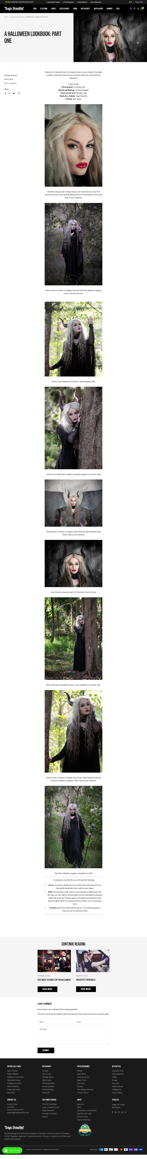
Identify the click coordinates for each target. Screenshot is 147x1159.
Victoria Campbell (81, 90)
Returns (45, 1117)
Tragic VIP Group (118, 1105)
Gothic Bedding (13, 1086)
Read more (47, 989)
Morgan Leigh (82, 93)
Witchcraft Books (48, 1083)
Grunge (114, 1080)
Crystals (45, 1071)
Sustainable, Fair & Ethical (86, 1110)
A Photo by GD (79, 87)
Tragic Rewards (48, 1110)
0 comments (11, 83)
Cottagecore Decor (14, 1083)
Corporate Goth (117, 1071)
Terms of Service (97, 1014)
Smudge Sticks (48, 1077)
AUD (130, 2)
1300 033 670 (18, 1110)
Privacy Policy (82, 1014)
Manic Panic (81, 1080)
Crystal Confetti (48, 1086)
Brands (109, 8)
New (34, 8)
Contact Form (12, 1104)
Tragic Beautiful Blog (17, 17)
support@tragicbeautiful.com (18, 1113)
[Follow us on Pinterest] (119, 1112)
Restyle (80, 1086)
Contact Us (139, 2)
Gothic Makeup (12, 1074)
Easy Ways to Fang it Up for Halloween (54, 979)
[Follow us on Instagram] (115, 1112)
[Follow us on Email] (125, 1112)
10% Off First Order (49, 1104)
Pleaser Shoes (82, 1093)
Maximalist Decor (13, 1080)
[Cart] (142, 9)
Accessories (64, 8)
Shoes (53, 8)
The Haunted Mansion (85, 1090)
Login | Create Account (50, 1107)
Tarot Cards (46, 1074)
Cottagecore (116, 1090)
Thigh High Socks (13, 1090)
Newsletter (116, 1107)
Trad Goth (115, 1083)
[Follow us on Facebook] (112, 1112)
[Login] (138, 9)
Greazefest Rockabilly (86, 979)
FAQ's (79, 1107)
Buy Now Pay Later (84, 1114)
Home (75, 8)
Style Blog (11, 1093)
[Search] (131, 9)
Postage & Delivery (49, 1114)
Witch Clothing (117, 1086)
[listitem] (5, 93)
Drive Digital (55, 1149)
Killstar (79, 1071)
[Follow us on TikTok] (122, 1112)
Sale (118, 8)
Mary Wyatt (81, 1074)
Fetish (114, 1077)
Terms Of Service (83, 1120)
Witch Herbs (46, 1080)
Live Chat (10, 1107)
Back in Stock (12, 1071)
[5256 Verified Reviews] (83, 1123)
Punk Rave (81, 1083)
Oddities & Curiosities (15, 1077)
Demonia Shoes (83, 1077)
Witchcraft (85, 8)
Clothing (43, 8)
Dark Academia (117, 1074)
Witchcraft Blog (48, 1090)
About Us (80, 1104)
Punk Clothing (117, 1093)
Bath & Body (98, 8)
